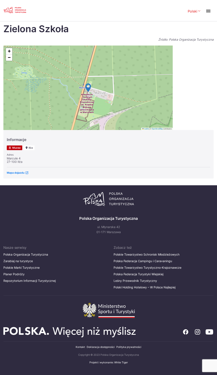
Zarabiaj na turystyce (18, 261)
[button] (88, 88)
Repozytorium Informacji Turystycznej (29, 280)
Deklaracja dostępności (101, 347)
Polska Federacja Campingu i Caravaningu (143, 261)
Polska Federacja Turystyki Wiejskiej (138, 274)
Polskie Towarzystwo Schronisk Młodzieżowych (146, 254)
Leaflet (146, 128)
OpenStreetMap (157, 128)
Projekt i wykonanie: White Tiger (108, 362)
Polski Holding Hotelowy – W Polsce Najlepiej (144, 287)
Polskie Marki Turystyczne (21, 267)
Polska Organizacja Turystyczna (25, 254)
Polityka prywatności (128, 347)
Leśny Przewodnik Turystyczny (135, 280)
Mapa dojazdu (15, 172)
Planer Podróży (14, 274)
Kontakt (80, 347)
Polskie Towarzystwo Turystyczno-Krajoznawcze (147, 267)
